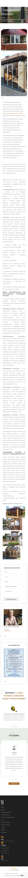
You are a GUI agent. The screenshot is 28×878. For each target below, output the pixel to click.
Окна (2, 804)
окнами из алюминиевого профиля (14, 113)
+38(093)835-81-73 (5, 851)
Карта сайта (4, 832)
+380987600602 (7, 633)
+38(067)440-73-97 (5, 850)
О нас (2, 819)
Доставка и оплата (5, 822)
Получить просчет (11, 599)
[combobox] (14, 586)
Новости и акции (5, 824)
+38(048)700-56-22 (5, 853)
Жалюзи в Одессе (5, 814)
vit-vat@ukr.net (4, 860)
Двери (2, 807)
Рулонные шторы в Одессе (7, 817)
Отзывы (3, 829)
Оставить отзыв (14, 783)
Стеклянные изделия (6, 812)
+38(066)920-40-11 (5, 846)
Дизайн (3, 809)
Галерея (3, 827)
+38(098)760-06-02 (5, 848)
